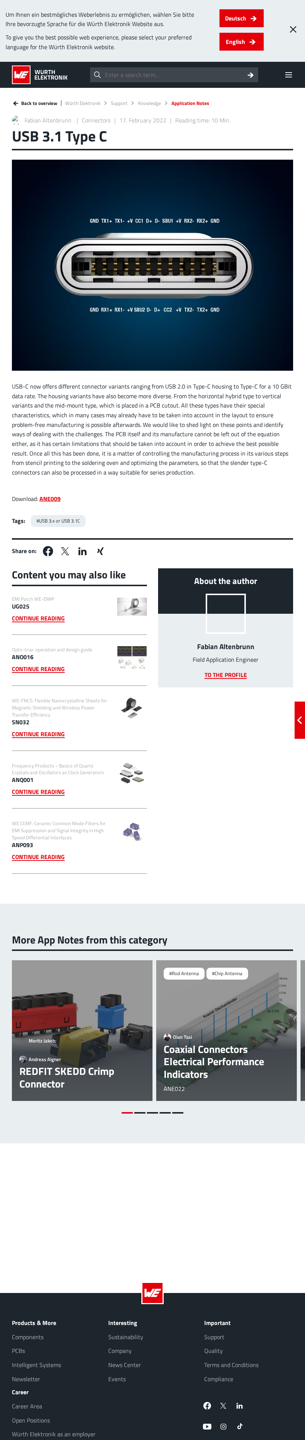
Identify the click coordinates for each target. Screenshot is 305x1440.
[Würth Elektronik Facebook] (207, 1406)
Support (119, 103)
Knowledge (149, 103)
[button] (48, 551)
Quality (213, 1350)
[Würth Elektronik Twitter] (223, 1406)
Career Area (27, 1406)
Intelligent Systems (36, 1364)
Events (117, 1378)
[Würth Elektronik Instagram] (223, 1426)
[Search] (250, 74)
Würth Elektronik (82, 103)
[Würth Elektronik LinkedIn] (240, 1406)
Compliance (218, 1378)
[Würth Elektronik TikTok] (240, 1426)
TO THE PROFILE (226, 674)
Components (28, 1336)
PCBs (18, 1350)
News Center (124, 1364)
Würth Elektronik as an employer (54, 1434)
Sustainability (125, 1336)
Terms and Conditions (231, 1364)
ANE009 (50, 498)
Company (120, 1350)
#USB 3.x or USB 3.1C (58, 520)
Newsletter (26, 1378)
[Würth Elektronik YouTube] (207, 1426)
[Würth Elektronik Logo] (40, 75)
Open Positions (31, 1420)
